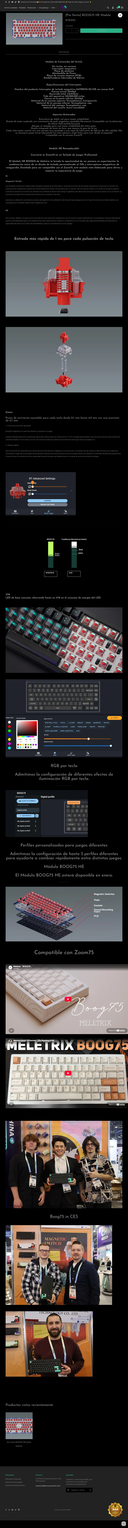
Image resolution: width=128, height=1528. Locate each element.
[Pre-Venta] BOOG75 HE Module (19, 1442)
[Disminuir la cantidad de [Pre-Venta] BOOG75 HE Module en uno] (68, 30)
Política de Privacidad (13, 1482)
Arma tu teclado (10, 8)
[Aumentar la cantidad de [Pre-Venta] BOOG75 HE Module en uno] (76, 30)
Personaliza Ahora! (64, 785)
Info (53, 8)
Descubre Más (64, 882)
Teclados (22, 8)
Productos (31, 8)
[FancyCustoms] (64, 7)
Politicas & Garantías (13, 1479)
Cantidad (69, 26)
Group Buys (43, 8)
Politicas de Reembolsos (15, 1485)
